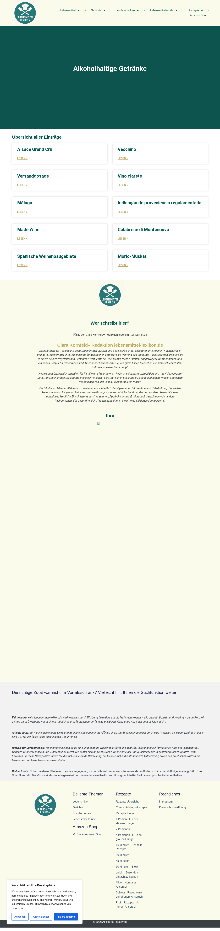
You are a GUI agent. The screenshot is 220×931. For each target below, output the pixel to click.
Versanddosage (33, 176)
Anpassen (20, 916)
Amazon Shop (198, 15)
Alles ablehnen (41, 916)
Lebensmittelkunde (161, 10)
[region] (44, 902)
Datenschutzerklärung (172, 807)
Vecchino (127, 149)
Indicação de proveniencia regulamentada (159, 202)
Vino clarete (130, 176)
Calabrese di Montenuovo (143, 229)
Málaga (24, 202)
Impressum (166, 801)
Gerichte (96, 10)
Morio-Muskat (132, 256)
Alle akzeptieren (66, 916)
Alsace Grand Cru (34, 149)
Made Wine (28, 229)
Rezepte (194, 10)
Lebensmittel (68, 10)
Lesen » (22, 158)
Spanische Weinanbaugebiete (46, 256)
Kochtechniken (126, 10)
